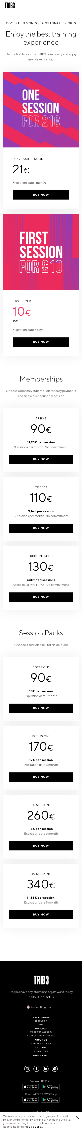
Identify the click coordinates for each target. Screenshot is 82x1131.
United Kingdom (41, 1007)
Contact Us (41, 1051)
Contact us (46, 997)
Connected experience (41, 1036)
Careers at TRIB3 (41, 1043)
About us (41, 1040)
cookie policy (33, 1127)
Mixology (41, 1021)
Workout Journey (41, 1032)
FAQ (41, 1024)
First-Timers (41, 1017)
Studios (40, 1047)
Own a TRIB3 (41, 1055)
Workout (41, 1028)
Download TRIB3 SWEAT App (41, 1094)
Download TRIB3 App (41, 1081)
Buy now (41, 195)
